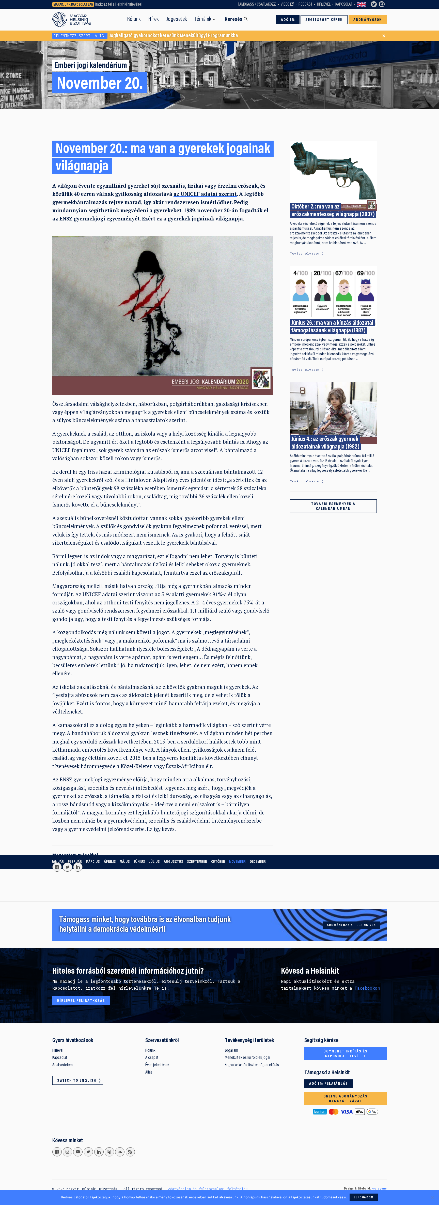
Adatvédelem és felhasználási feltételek (207, 1188)
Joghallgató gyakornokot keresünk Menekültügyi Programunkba (146, 35)
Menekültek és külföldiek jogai (247, 1058)
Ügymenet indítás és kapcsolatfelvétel (345, 1053)
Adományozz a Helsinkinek (351, 925)
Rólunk (134, 19)
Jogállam (231, 1051)
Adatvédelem (62, 1065)
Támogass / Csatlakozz (257, 5)
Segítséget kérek (324, 20)
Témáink (203, 19)
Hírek (153, 19)
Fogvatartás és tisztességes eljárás (252, 1065)
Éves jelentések (157, 1065)
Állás (148, 1072)
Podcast (305, 5)
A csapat (152, 1058)
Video (285, 5)
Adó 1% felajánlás (328, 1084)
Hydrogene (379, 1189)
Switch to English (361, 4)
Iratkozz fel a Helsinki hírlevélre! (118, 5)
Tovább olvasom (305, 253)
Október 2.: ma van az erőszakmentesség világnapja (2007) (333, 211)
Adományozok (367, 20)
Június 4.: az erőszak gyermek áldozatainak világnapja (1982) (325, 443)
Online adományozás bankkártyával (345, 1098)
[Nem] (432, 1197)
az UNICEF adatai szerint (205, 193)
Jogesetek (176, 19)
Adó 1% (288, 20)
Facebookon (367, 988)
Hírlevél (324, 5)
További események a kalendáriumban (333, 506)
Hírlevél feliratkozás (81, 1001)
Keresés (233, 19)
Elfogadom (364, 1197)
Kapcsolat (343, 5)
